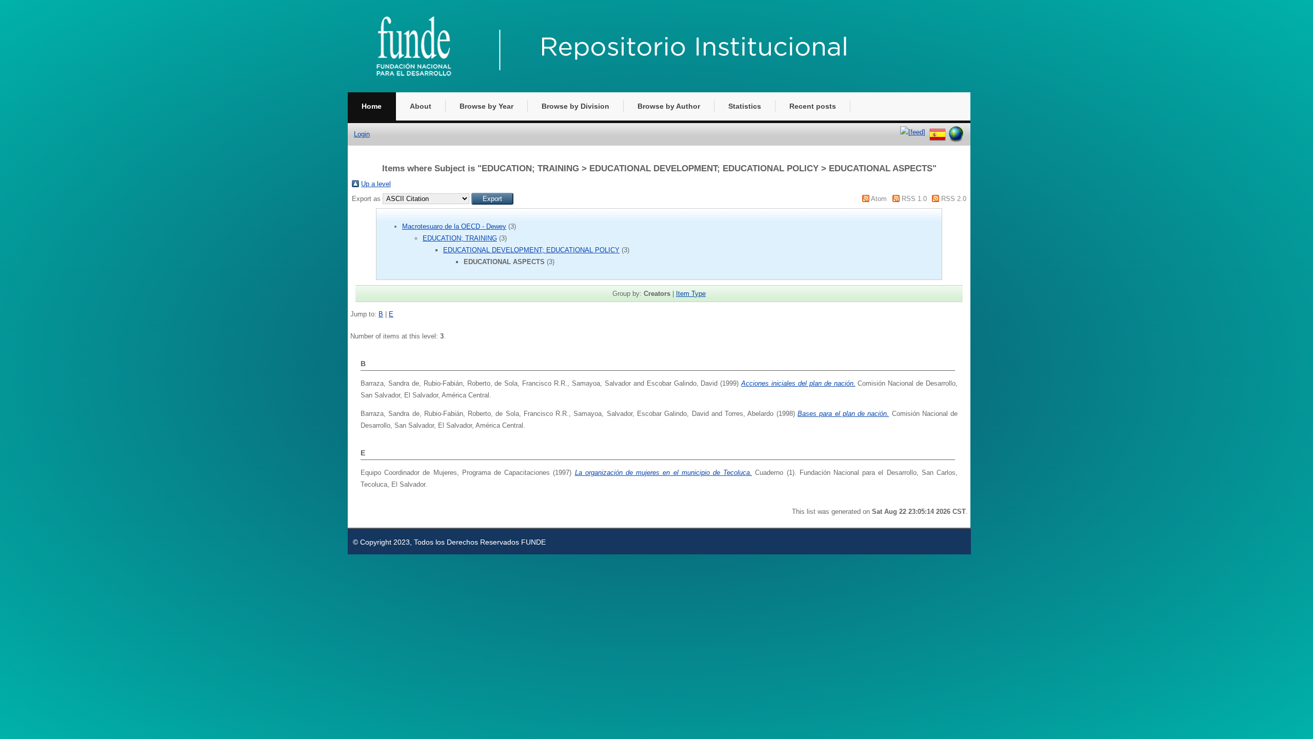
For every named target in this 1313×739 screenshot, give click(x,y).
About (420, 106)
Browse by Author (669, 106)
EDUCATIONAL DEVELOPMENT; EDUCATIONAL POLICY (531, 250)
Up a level (376, 184)
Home (372, 106)
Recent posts (812, 106)
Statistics (744, 106)
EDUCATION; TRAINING (460, 238)
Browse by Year (486, 106)
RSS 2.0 (953, 199)
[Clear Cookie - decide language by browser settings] (956, 132)
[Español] (937, 132)
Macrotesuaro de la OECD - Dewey (454, 226)
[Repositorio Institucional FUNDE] (630, 90)
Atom (879, 199)
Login (362, 134)
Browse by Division (575, 106)
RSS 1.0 (914, 199)
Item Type (691, 293)
